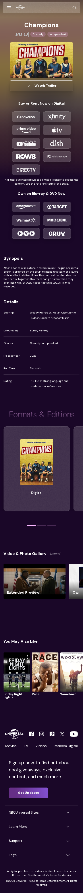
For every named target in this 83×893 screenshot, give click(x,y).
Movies (11, 746)
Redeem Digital (66, 746)
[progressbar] (31, 525)
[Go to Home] (20, 8)
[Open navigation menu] (9, 8)
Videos (41, 746)
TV (26, 746)
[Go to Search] (74, 8)
